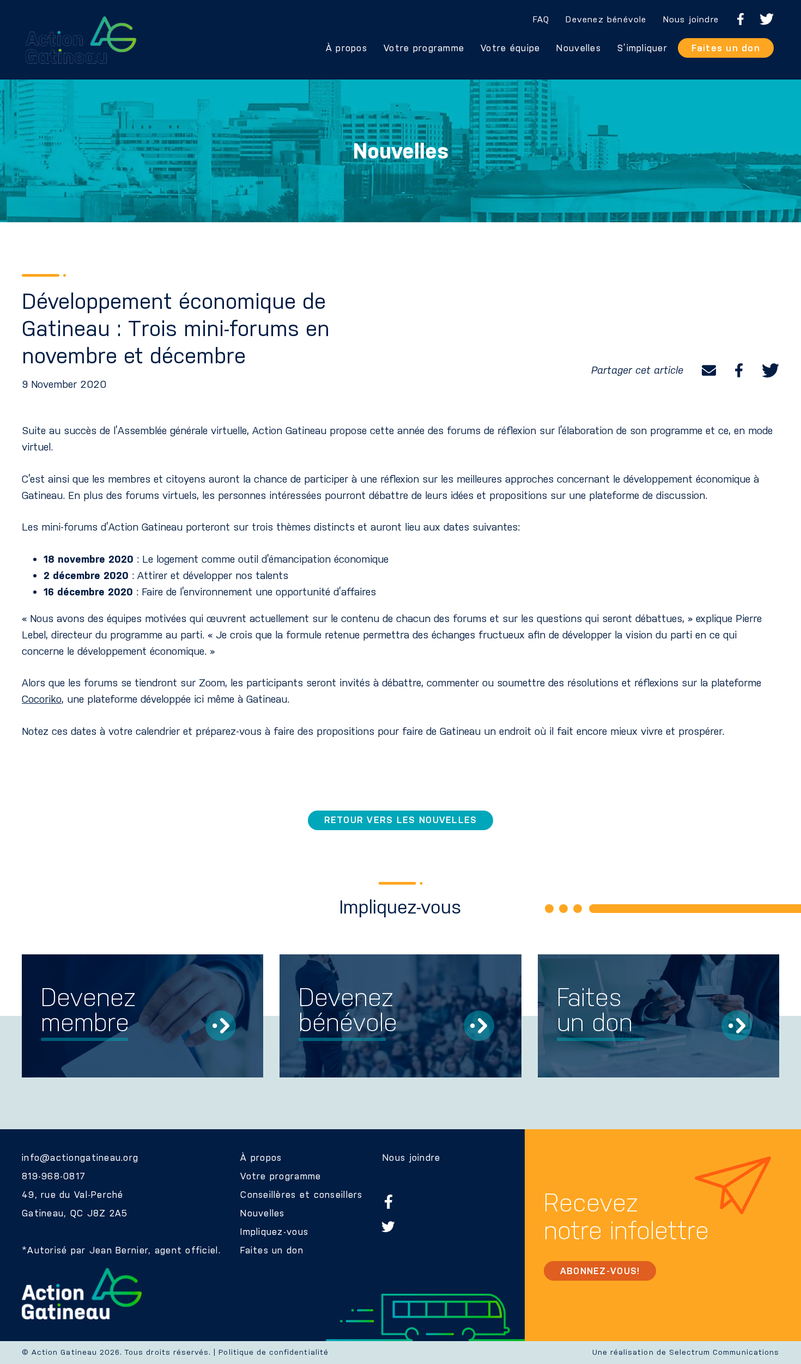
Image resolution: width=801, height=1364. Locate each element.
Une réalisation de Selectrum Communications (685, 1352)
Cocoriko (42, 699)
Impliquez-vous (274, 1231)
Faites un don (725, 47)
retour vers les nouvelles (400, 819)
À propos (346, 47)
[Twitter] (770, 370)
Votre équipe (510, 47)
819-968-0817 (54, 1176)
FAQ (541, 19)
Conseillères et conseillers (301, 1194)
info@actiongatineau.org (80, 1157)
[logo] (81, 40)
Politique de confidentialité (273, 1352)
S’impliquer (642, 47)
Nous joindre (691, 19)
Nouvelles (578, 47)
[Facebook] (739, 370)
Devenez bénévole (606, 19)
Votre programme (424, 47)
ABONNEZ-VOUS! (600, 1270)
